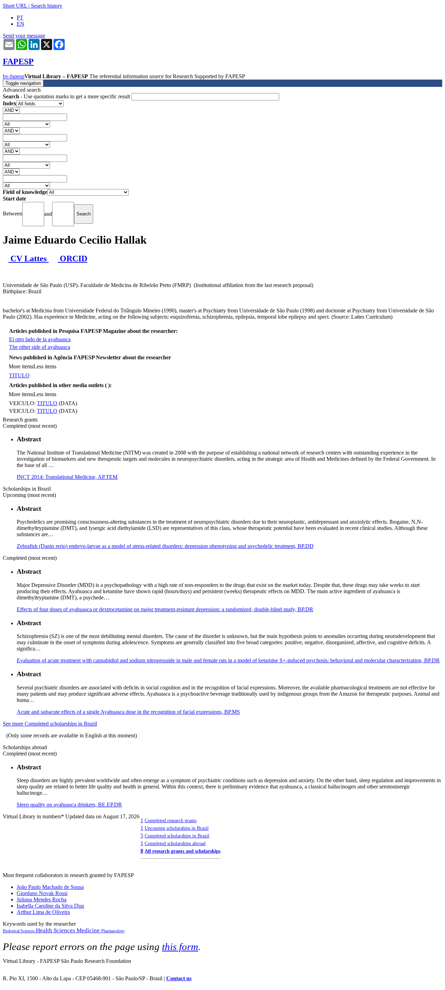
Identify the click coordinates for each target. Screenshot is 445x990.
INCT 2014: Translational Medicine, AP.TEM (67, 477)
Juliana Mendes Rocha (41, 899)
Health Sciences (56, 930)
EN (20, 24)
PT (20, 18)
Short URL (15, 6)
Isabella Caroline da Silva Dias (50, 906)
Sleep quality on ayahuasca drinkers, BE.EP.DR (69, 805)
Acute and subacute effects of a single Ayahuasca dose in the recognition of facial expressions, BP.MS (128, 712)
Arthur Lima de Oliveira (43, 912)
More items (21, 366)
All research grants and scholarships (182, 851)
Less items (44, 366)
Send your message (24, 36)
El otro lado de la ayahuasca (40, 339)
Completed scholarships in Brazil (177, 835)
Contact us (179, 978)
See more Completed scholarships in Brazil (50, 724)
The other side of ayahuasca (39, 347)
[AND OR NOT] (11, 110)
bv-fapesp (13, 76)
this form (180, 946)
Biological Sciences (19, 930)
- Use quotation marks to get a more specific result (67, 96)
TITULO (19, 375)
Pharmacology (113, 930)
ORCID (72, 258)
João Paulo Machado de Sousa (50, 887)
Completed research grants (170, 820)
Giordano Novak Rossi (42, 893)
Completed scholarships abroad (175, 843)
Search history (46, 6)
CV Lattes (28, 258)
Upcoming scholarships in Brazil (177, 828)
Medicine (88, 930)
